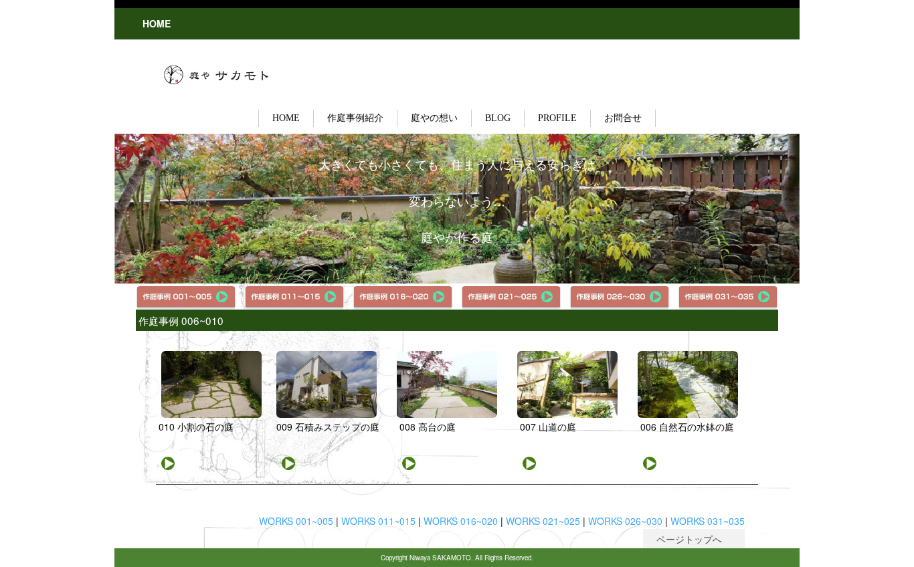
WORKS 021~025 (543, 521)
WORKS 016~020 (461, 521)
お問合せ (623, 118)
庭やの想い (434, 118)
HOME (286, 118)
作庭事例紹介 (355, 118)
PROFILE (557, 118)
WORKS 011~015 (378, 521)
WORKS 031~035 (707, 521)
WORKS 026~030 (625, 521)
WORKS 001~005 (296, 521)
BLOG (498, 118)
